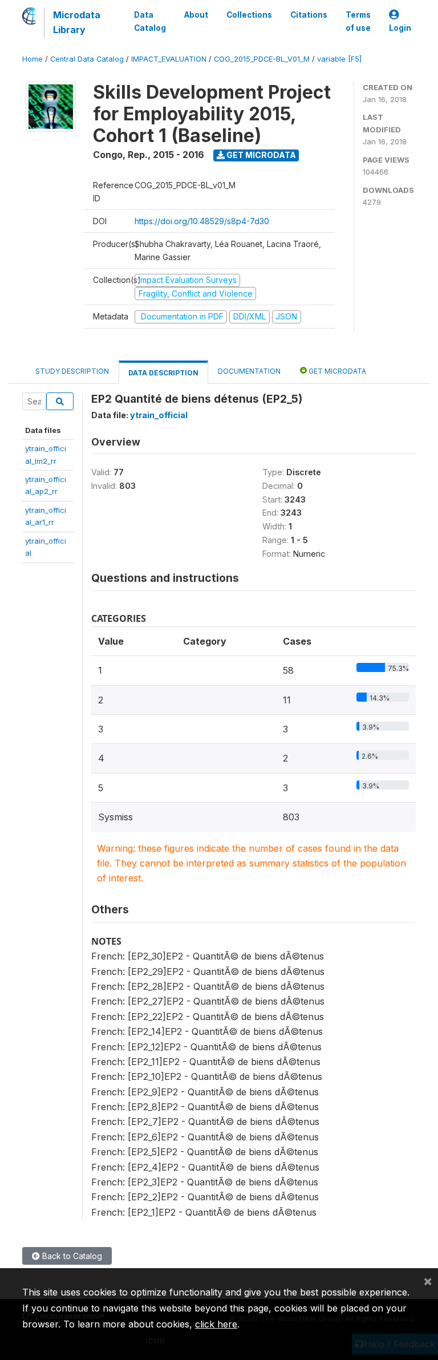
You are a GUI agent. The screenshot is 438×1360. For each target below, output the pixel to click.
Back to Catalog (71, 1256)
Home (32, 59)
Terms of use (358, 21)
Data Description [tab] (163, 373)
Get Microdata (260, 155)
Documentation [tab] (249, 371)
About (196, 14)
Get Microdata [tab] (336, 371)
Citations (308, 14)
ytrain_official (159, 415)
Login (400, 28)
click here (216, 1324)
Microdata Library (76, 22)
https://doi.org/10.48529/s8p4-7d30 (202, 221)
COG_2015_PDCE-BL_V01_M (262, 59)
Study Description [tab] (72, 371)
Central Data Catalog (87, 59)
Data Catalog (150, 21)
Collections (249, 14)
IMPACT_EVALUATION (168, 59)
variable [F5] (339, 59)
